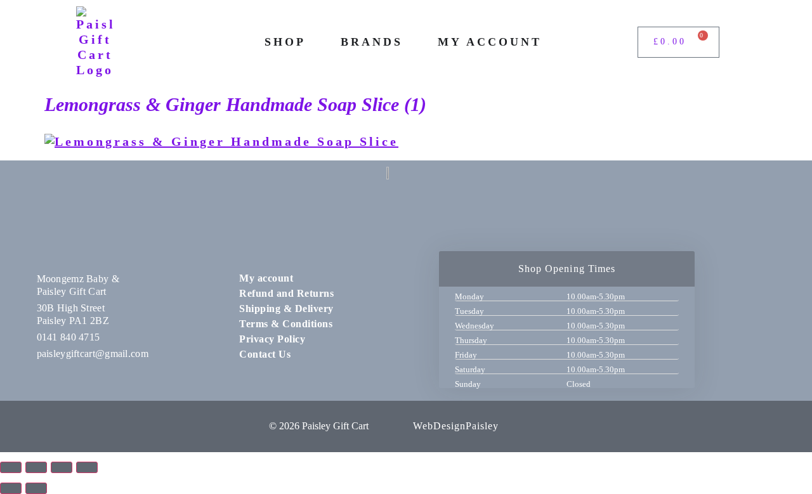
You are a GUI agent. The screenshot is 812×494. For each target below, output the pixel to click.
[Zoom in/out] (11, 467)
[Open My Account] (550, 42)
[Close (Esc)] (87, 467)
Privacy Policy (272, 339)
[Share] (61, 467)
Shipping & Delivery (286, 308)
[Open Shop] (314, 42)
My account (266, 278)
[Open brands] (411, 42)
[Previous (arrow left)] (11, 488)
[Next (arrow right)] (36, 488)
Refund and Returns (286, 293)
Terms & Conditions (285, 323)
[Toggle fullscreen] (36, 467)
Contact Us (265, 354)
